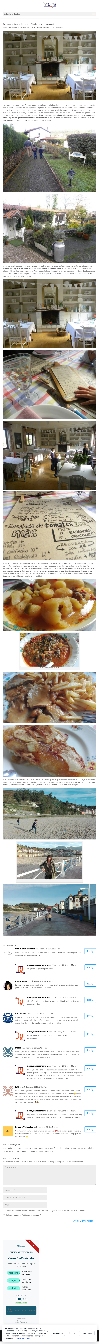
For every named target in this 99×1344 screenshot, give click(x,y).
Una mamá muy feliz (25, 948)
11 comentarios (57, 27)
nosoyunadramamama (15, 27)
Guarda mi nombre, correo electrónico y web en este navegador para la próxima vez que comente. (45, 1211)
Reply (90, 951)
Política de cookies (22, 1338)
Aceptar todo (58, 1333)
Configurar (87, 1333)
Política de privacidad (31, 1215)
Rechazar (73, 1333)
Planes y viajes (43, 27)
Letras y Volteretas (24, 1127)
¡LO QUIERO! (21, 1310)
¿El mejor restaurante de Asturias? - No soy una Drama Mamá (30, 1148)
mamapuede (21, 981)
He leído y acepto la (23, 1215)
